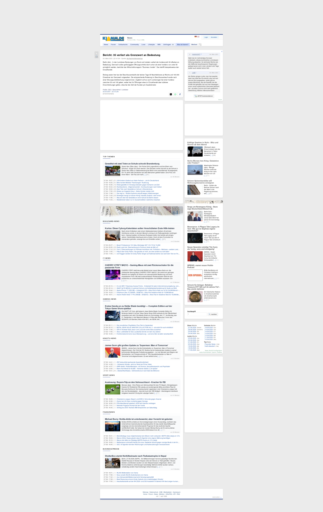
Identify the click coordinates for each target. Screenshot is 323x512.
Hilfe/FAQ (169, 494)
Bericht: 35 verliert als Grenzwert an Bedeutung (131, 55)
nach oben (216, 497)
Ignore (214, 352)
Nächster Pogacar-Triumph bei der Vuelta (131, 405)
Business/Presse (111, 449)
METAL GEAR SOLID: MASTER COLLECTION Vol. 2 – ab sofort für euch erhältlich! (145, 327)
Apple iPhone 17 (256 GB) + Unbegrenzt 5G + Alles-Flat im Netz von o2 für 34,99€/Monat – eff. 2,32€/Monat (153, 290)
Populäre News (210, 344)
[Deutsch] (196, 36)
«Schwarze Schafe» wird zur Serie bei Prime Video (134, 364)
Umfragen (168, 44)
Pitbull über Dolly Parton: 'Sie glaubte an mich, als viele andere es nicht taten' (143, 251)
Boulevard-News (111, 221)
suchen (214, 314)
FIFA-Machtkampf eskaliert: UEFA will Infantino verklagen (136, 403)
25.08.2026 (192, 331)
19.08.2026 (192, 346)
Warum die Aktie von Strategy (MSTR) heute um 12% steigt (137, 440)
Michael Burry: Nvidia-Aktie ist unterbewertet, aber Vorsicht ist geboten (138, 419)
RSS (178, 494)
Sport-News (109, 375)
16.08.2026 (209, 327)
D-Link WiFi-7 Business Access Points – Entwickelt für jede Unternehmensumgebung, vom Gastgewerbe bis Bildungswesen (159, 286)
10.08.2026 (209, 339)
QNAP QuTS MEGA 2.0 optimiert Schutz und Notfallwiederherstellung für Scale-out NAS (147, 288)
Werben (194, 44)
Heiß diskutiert (210, 346)
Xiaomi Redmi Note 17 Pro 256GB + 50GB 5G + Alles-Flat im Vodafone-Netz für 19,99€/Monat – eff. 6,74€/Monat (155, 294)
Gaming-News (109, 299)
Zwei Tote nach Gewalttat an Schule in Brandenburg (134, 189)
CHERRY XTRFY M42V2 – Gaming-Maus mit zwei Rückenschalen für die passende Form (139, 266)
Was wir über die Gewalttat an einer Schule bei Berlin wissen (137, 197)
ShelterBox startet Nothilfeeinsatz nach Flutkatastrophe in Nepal (135, 455)
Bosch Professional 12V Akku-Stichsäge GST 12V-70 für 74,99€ (138, 245)
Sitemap (145, 492)
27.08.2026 (192, 327)
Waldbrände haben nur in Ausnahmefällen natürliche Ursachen (138, 200)
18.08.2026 (192, 348)
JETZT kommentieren (205, 96)
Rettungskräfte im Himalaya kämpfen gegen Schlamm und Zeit (138, 185)
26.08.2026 (192, 329)
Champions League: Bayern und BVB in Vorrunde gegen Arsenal (139, 399)
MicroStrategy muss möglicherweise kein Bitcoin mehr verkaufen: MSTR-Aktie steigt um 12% (148, 436)
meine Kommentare (205, 352)
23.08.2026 (192, 338)
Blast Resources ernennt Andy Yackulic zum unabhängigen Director (140, 479)
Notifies (219, 352)
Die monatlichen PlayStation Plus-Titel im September (135, 325)
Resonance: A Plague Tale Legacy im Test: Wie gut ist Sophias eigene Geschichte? (203, 228)
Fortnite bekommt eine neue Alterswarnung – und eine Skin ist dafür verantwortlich (145, 334)
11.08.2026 (209, 337)
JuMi (193, 73)
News (106, 44)
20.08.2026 (192, 344)
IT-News (107, 258)
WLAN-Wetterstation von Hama (127, 473)
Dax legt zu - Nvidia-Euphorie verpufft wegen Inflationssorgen (138, 193)
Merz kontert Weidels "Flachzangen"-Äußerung (133, 182)
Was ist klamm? (183, 44)
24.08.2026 (192, 333)
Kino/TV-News (109, 338)
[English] (198, 36)
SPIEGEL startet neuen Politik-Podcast (200, 266)
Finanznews (109, 412)
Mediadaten (168, 492)
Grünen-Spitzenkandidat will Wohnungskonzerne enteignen (200, 181)
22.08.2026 (192, 340)
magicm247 (196, 54)
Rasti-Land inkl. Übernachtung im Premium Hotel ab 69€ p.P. (137, 247)
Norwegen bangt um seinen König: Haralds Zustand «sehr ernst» (139, 195)
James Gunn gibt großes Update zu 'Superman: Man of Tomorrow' (136, 345)
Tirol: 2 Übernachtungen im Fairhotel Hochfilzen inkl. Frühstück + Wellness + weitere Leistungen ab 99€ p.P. (153, 249)
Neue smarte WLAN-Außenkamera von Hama (132, 475)
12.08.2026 (209, 335)
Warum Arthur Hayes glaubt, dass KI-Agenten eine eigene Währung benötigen (143, 438)
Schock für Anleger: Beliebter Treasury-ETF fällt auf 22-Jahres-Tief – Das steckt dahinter (203, 287)
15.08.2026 (209, 329)
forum (220, 99)
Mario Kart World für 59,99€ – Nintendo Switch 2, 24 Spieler (137, 368)
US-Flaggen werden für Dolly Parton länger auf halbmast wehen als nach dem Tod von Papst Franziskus (152, 254)
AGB (160, 492)
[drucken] (97, 56)
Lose (143, 44)
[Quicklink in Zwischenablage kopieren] (97, 53)
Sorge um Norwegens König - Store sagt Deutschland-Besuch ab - (202, 207)
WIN (158, 44)
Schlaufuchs (123, 44)
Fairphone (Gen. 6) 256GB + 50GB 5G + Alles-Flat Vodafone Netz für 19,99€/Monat (145, 292)
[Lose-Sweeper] (200, 45)
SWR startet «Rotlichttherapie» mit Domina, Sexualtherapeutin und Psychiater (143, 366)
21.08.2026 (192, 342)
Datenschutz (154, 492)
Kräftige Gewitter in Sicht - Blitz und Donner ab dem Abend (202, 143)
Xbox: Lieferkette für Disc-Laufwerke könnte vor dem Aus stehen (138, 332)
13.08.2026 (209, 333)
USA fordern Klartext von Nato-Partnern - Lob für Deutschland (138, 180)
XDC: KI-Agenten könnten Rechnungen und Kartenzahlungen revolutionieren (143, 444)
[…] (145, 174)
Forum (113, 44)
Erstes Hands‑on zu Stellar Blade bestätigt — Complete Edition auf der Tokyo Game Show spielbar (138, 307)
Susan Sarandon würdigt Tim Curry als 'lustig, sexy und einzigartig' (202, 248)
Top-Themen (109, 157)
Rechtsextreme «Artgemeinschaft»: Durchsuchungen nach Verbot (139, 187)
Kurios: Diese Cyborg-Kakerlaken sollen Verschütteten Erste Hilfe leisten (139, 228)
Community (134, 44)
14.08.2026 (209, 331)
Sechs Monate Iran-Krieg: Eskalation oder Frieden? (203, 161)
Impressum (176, 492)
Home (145, 494)
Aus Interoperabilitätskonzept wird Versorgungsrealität (135, 477)
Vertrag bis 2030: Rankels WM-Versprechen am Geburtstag (137, 407)
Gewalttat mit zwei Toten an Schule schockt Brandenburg (132, 163)
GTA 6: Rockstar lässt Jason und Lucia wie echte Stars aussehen (139, 329)
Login (206, 37)
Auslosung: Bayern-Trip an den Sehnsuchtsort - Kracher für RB (135, 382)
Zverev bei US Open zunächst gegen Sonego (132, 401)
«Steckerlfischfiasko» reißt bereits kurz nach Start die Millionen (138, 371)
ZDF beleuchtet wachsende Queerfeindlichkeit (132, 362)
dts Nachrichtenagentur (135, 58)
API (174, 494)
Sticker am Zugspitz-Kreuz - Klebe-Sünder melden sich (135, 191)
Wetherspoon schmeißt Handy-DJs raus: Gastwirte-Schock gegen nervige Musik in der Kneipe (149, 442)
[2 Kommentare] (108, 94)
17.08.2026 (192, 350)
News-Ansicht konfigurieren (213, 350)
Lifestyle (151, 44)
